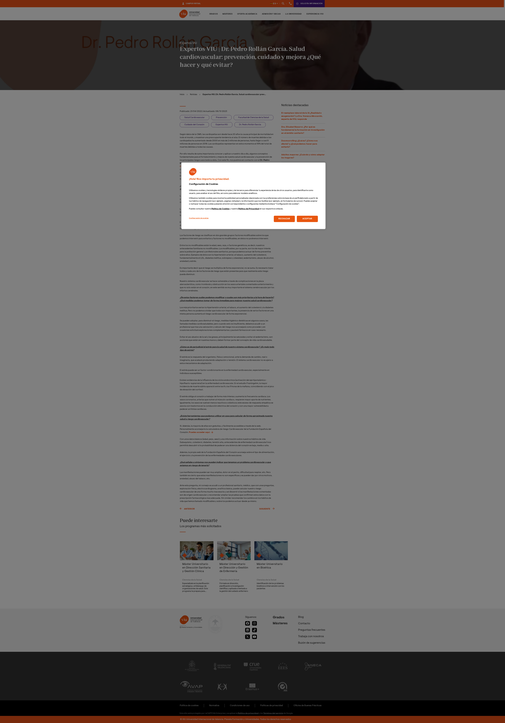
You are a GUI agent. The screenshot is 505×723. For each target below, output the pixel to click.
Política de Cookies (220, 209)
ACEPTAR (307, 219)
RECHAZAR (284, 219)
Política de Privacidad (248, 209)
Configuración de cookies (199, 218)
